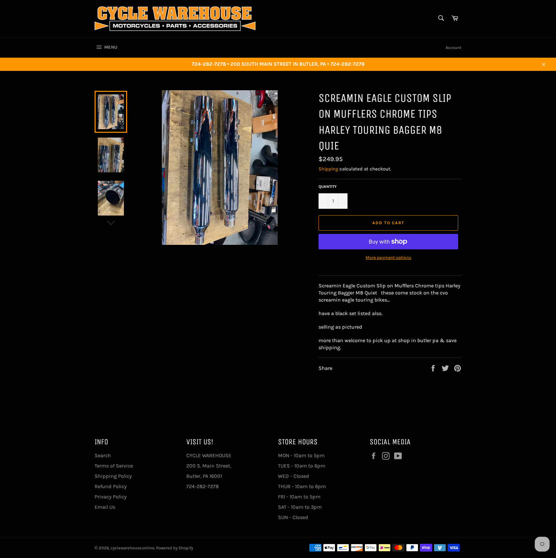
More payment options (388, 257)
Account (453, 47)
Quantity (328, 186)
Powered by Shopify (174, 547)
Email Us (105, 507)
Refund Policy (111, 486)
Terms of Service (114, 466)
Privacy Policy (111, 497)
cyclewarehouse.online (132, 547)
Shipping (328, 169)
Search (103, 455)
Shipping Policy (113, 476)
